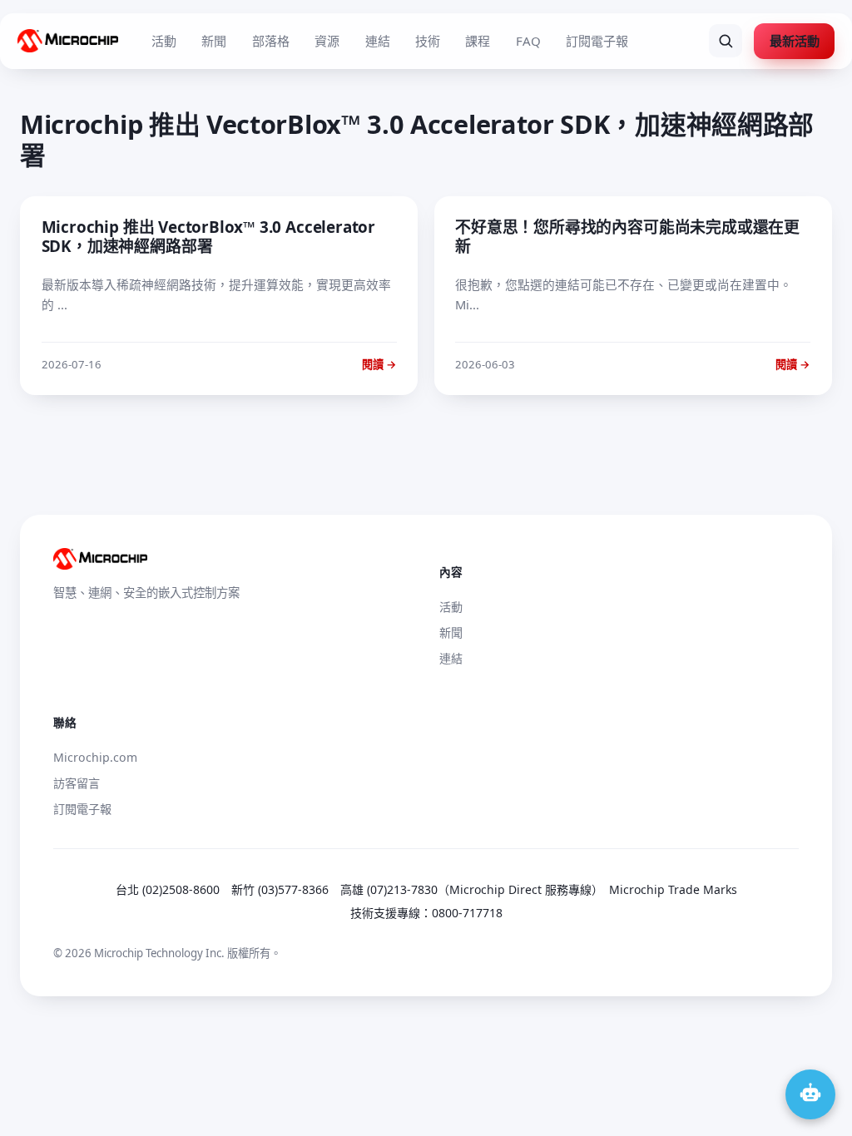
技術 (427, 40)
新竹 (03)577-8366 (280, 889)
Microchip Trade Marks (673, 889)
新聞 (213, 40)
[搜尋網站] (725, 40)
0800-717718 (467, 913)
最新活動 (795, 40)
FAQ (528, 40)
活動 (163, 40)
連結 (377, 40)
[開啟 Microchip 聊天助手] (810, 1094)
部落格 (271, 40)
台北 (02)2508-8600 (168, 889)
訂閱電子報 (597, 40)
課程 (477, 40)
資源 (327, 40)
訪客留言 (76, 783)
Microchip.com (95, 757)
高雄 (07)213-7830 (389, 889)
